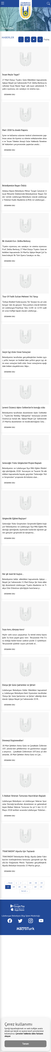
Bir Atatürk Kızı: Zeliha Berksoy (16, 241)
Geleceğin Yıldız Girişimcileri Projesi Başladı (22, 463)
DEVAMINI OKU (9, 94)
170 (41, 887)
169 (35, 887)
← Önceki (9, 883)
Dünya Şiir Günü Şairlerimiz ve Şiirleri (18, 685)
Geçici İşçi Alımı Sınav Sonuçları (16, 352)
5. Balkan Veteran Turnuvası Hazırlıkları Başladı (24, 795)
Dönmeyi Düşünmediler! (12, 740)
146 (25, 887)
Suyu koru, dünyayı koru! (13, 629)
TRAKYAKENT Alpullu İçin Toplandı (18, 851)
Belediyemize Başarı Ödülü (14, 185)
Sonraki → (24, 891)
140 (30, 883)
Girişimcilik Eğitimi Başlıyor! (14, 518)
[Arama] (48, 3)
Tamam (25, 1043)
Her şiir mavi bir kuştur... (13, 574)
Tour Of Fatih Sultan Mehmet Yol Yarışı (20, 296)
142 (42, 883)
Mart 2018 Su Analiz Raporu (15, 130)
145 (19, 887)
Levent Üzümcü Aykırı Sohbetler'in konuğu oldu (23, 407)
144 (14, 887)
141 (36, 883)
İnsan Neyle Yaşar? (11, 74)
